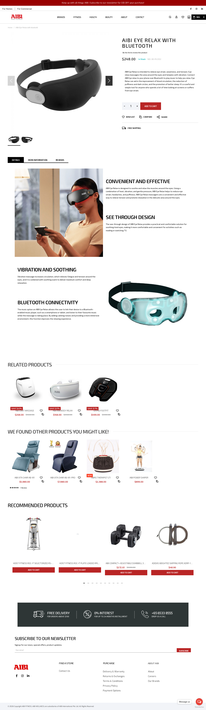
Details (16, 160)
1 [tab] (84, 582)
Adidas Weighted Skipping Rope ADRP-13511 (173, 563)
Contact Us (64, 671)
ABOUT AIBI (153, 663)
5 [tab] (100, 582)
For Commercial (24, 9)
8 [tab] (113, 582)
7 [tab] (109, 582)
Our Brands (154, 681)
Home (10, 28)
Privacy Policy (110, 686)
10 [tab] (122, 582)
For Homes (7, 9)
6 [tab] (105, 582)
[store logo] (17, 17)
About (151, 671)
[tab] (16, 160)
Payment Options (112, 690)
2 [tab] (88, 582)
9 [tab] (117, 582)
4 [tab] (96, 582)
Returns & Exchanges (114, 676)
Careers (152, 676)
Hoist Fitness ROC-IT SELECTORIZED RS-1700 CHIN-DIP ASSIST (34, 563)
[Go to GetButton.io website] (199, 707)
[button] (109, 81)
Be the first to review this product (135, 53)
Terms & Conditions (113, 681)
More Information (37, 160)
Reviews (60, 160)
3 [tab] (92, 582)
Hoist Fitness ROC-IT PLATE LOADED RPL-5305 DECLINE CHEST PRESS (80, 563)
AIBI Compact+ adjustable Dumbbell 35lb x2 (126, 563)
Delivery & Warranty (113, 671)
